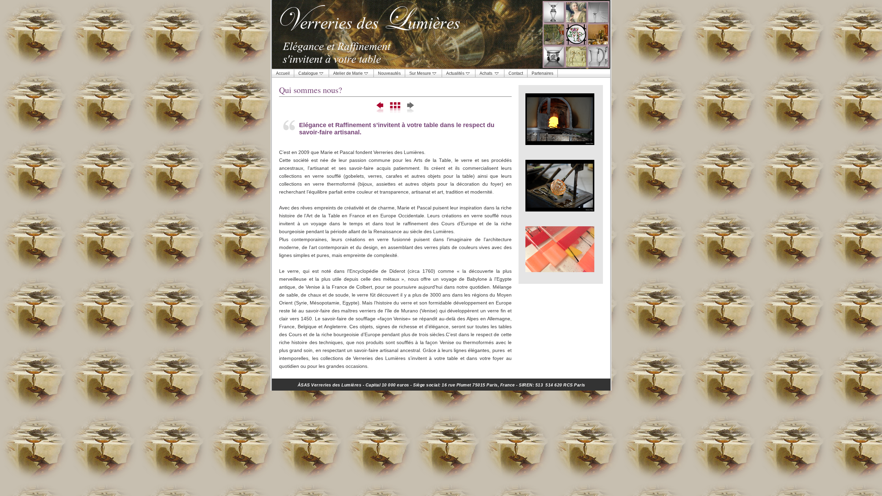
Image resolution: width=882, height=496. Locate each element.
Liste (395, 108)
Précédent (381, 108)
